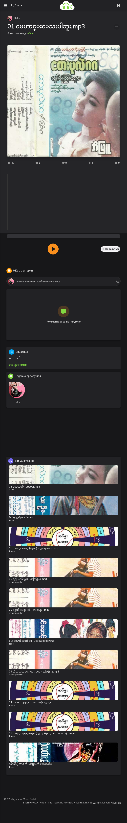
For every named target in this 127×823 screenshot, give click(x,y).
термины (58, 802)
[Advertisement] (63, 433)
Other (31, 33)
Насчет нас (46, 802)
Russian (116, 802)
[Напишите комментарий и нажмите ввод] (63, 281)
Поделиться (112, 249)
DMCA (34, 802)
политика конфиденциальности (93, 802)
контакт (69, 802)
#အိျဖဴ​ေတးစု (18, 364)
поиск (18, 5)
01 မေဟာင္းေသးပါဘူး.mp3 (46, 26)
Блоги (26, 802)
